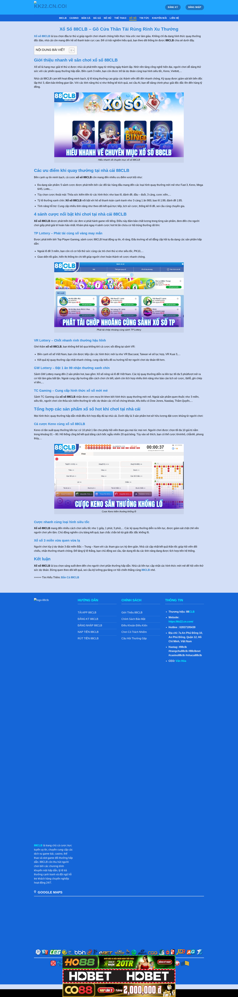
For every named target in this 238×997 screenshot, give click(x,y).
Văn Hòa (181, 661)
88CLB (63, 18)
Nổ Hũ (107, 18)
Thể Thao (120, 18)
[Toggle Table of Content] (70, 50)
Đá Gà (97, 18)
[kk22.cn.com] (50, 7)
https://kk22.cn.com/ (181, 621)
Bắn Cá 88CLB (70, 577)
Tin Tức (144, 18)
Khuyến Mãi (159, 18)
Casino (74, 18)
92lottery (5, 974)
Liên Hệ (174, 18)
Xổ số (132, 18)
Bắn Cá (86, 18)
